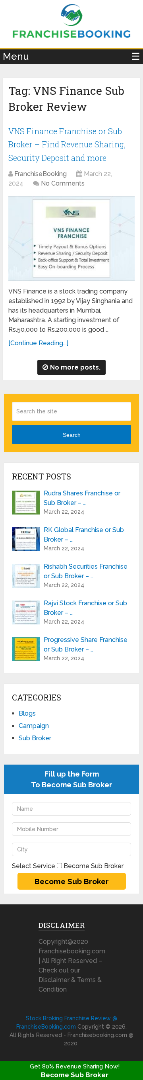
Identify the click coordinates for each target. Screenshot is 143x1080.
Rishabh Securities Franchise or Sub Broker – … (86, 571)
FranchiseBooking (40, 174)
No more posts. (75, 367)
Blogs (27, 713)
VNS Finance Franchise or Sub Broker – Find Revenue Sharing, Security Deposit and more (67, 144)
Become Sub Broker (74, 1075)
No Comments (63, 183)
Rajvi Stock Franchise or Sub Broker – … (85, 607)
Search (72, 435)
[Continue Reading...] (38, 343)
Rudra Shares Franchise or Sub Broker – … (82, 498)
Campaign (34, 726)
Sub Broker (35, 738)
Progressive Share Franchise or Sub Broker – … (86, 644)
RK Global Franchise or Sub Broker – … (84, 534)
